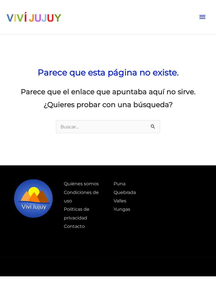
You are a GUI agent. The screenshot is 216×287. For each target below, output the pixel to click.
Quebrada (125, 192)
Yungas (122, 209)
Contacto (74, 226)
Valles (120, 200)
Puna (119, 183)
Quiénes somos (81, 183)
